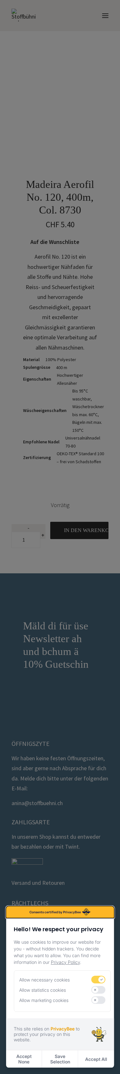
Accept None (24, 1059)
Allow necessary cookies (44, 979)
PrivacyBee (63, 1028)
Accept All (96, 1059)
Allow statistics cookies (42, 990)
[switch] (99, 979)
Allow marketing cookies (43, 1000)
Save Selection (60, 1059)
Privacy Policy (65, 962)
